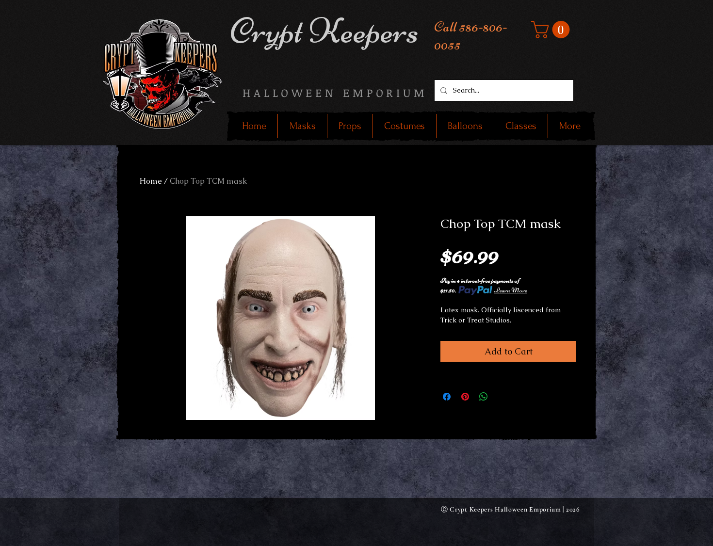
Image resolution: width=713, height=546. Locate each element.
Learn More (510, 290)
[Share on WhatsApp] (483, 396)
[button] (552, 29)
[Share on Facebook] (447, 396)
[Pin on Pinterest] (465, 396)
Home (151, 181)
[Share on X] (502, 396)
